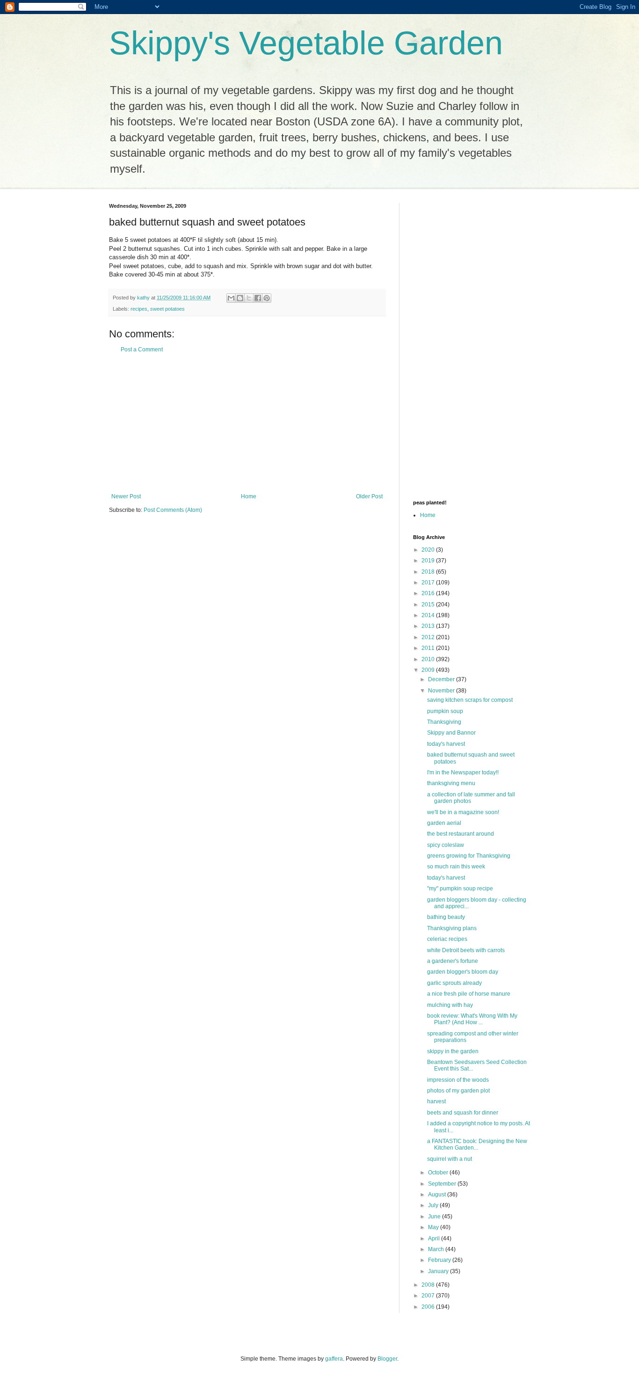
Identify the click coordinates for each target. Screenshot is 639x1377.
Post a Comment (142, 349)
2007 (428, 1295)
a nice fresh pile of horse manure (468, 994)
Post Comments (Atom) (173, 510)
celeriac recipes (447, 939)
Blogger (387, 1358)
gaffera (334, 1358)
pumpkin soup (445, 711)
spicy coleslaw (445, 845)
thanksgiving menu (451, 783)
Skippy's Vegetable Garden (306, 43)
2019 (428, 560)
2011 (428, 648)
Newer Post (126, 496)
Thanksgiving (444, 722)
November (442, 690)
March (436, 1249)
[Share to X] (249, 298)
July (434, 1205)
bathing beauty (446, 917)
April (434, 1238)
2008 (428, 1285)
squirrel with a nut (449, 1159)
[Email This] (231, 298)
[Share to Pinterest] (266, 298)
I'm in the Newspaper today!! (463, 772)
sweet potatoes (167, 309)
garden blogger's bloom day (462, 972)
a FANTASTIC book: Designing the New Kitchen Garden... (477, 1144)
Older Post (369, 496)
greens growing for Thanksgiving (468, 855)
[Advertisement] (247, 422)
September (442, 1183)
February (440, 1260)
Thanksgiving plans (452, 928)
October (439, 1172)
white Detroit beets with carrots (466, 950)
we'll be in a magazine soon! (463, 812)
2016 (428, 593)
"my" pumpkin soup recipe (460, 888)
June (435, 1216)
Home (248, 496)
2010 (428, 659)
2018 (428, 571)
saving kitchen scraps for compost (470, 700)
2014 (428, 615)
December (442, 679)
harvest (436, 1101)
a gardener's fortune (452, 961)
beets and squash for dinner (462, 1112)
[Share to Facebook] (257, 298)
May (434, 1227)
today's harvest (446, 744)
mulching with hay (450, 1005)
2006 (428, 1307)
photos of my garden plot (458, 1090)
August (437, 1194)
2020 (428, 549)
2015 (428, 604)
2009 (428, 670)
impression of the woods (458, 1080)
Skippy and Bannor (451, 732)
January (439, 1271)
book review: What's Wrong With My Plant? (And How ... (472, 1019)
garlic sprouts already (454, 983)
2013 (428, 626)
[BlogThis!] (240, 298)
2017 (428, 582)
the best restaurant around (460, 834)
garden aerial (444, 823)
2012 (428, 637)
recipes (139, 309)
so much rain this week (456, 866)
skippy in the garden (453, 1051)
